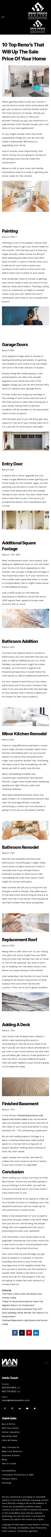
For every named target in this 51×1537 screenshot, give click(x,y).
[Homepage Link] (37, 10)
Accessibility (23, 1528)
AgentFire (33, 1531)
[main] (25, 692)
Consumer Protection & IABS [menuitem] (18, 1474)
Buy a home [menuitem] (8, 1424)
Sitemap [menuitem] (6, 1482)
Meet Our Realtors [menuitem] (12, 1451)
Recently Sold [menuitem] (9, 1436)
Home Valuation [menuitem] (11, 1432)
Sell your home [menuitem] (10, 1428)
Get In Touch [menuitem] (9, 1463)
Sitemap (12, 1528)
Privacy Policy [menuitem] (9, 1478)
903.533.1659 (9, 1387)
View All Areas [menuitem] (10, 1440)
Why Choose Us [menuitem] (10, 1447)
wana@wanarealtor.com (16, 1400)
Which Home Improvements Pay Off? (22, 1309)
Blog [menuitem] (4, 1459)
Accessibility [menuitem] (9, 1470)
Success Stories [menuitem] (11, 1455)
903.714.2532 (9, 1391)
